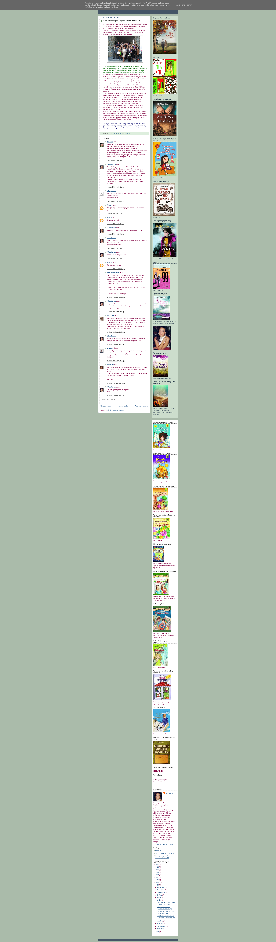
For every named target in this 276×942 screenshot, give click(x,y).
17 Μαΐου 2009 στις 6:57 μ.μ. (116, 312)
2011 (157, 880)
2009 (157, 885)
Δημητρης (110, 348)
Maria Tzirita (111, 315)
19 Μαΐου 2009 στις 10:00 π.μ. (116, 332)
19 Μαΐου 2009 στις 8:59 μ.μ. (116, 361)
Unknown (110, 205)
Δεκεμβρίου (161, 887)
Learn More (180, 5)
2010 (157, 882)
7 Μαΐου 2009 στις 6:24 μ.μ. (115, 160)
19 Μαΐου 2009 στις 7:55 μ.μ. (116, 344)
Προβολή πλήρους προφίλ (164, 844)
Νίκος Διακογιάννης (113, 272)
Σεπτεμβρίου (161, 892)
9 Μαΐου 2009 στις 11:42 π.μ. (116, 269)
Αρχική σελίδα (123, 406)
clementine (110, 364)
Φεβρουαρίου (161, 926)
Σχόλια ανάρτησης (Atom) (116, 410)
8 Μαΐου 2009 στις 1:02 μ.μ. (115, 224)
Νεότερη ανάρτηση (105, 406)
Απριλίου (160, 921)
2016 (157, 867)
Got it (189, 5)
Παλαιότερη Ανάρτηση (142, 406)
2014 (157, 872)
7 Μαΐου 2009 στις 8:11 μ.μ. (115, 187)
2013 (157, 875)
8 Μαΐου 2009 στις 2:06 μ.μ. (115, 234)
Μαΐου (159, 900)
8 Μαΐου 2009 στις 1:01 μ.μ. (115, 213)
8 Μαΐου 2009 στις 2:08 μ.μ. (115, 248)
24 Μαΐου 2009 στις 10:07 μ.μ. (116, 395)
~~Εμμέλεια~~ (111, 191)
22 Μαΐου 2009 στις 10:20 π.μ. (116, 383)
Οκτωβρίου (161, 890)
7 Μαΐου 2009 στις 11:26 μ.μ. (115, 201)
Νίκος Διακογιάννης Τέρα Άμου (164, 853)
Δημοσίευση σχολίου (108, 399)
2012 (157, 877)
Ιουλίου (159, 895)
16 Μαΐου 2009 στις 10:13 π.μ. (116, 297)
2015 (157, 869)
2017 (157, 864)
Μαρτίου (160, 923)
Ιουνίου (159, 897)
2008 (157, 932)
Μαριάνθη (110, 142)
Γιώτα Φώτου (111, 164)
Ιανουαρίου (161, 928)
